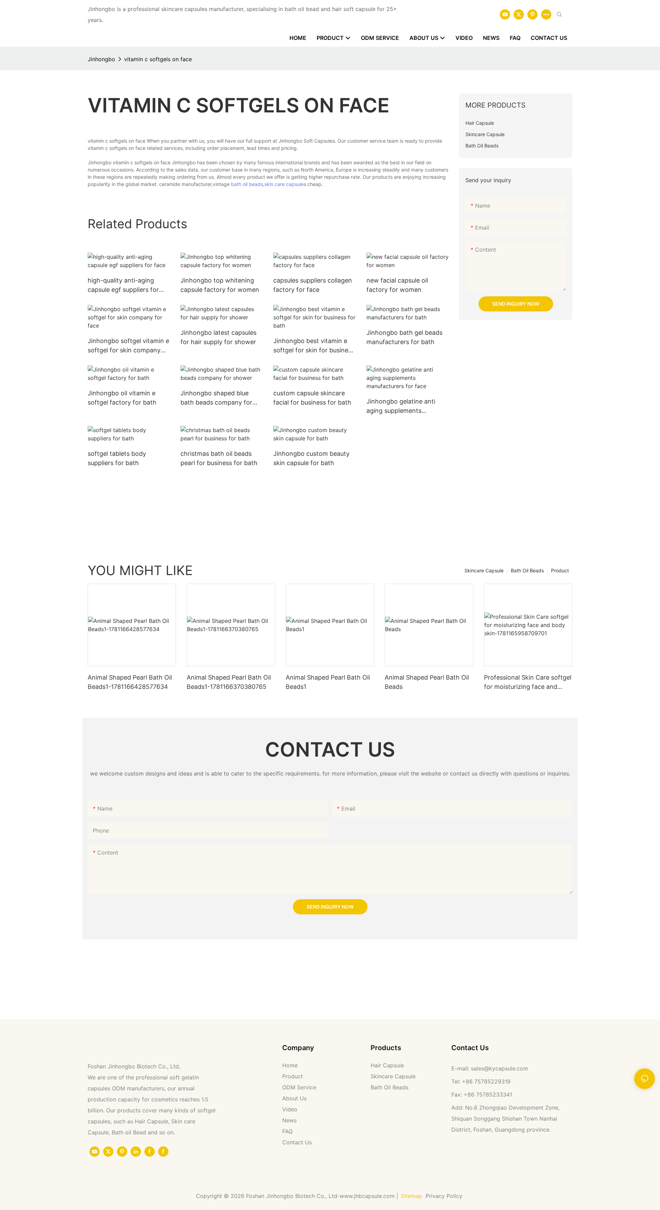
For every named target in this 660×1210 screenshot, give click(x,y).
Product (560, 570)
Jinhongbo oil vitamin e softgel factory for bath (122, 397)
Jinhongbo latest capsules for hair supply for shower (218, 337)
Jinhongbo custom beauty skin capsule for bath (311, 458)
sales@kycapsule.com (499, 1068)
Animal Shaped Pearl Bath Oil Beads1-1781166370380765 (229, 682)
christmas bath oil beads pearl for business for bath (218, 458)
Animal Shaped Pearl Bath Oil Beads (427, 682)
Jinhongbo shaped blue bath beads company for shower (216, 398)
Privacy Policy (445, 1195)
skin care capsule (284, 184)
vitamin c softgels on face (158, 59)
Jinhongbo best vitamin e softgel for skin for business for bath (313, 346)
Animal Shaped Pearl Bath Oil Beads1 (328, 682)
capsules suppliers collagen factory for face (312, 285)
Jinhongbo (101, 59)
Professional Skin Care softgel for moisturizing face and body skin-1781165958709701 (527, 682)
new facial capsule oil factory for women (397, 285)
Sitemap (411, 1195)
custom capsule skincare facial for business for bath (312, 397)
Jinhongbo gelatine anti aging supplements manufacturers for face (400, 406)
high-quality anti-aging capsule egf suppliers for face (123, 285)
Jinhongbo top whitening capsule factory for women (219, 285)
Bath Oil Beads (527, 570)
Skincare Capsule (484, 570)
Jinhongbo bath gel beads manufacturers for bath (404, 337)
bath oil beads (247, 184)
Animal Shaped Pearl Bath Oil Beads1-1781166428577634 (130, 682)
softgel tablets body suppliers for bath (117, 458)
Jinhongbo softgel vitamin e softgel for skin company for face (128, 346)
